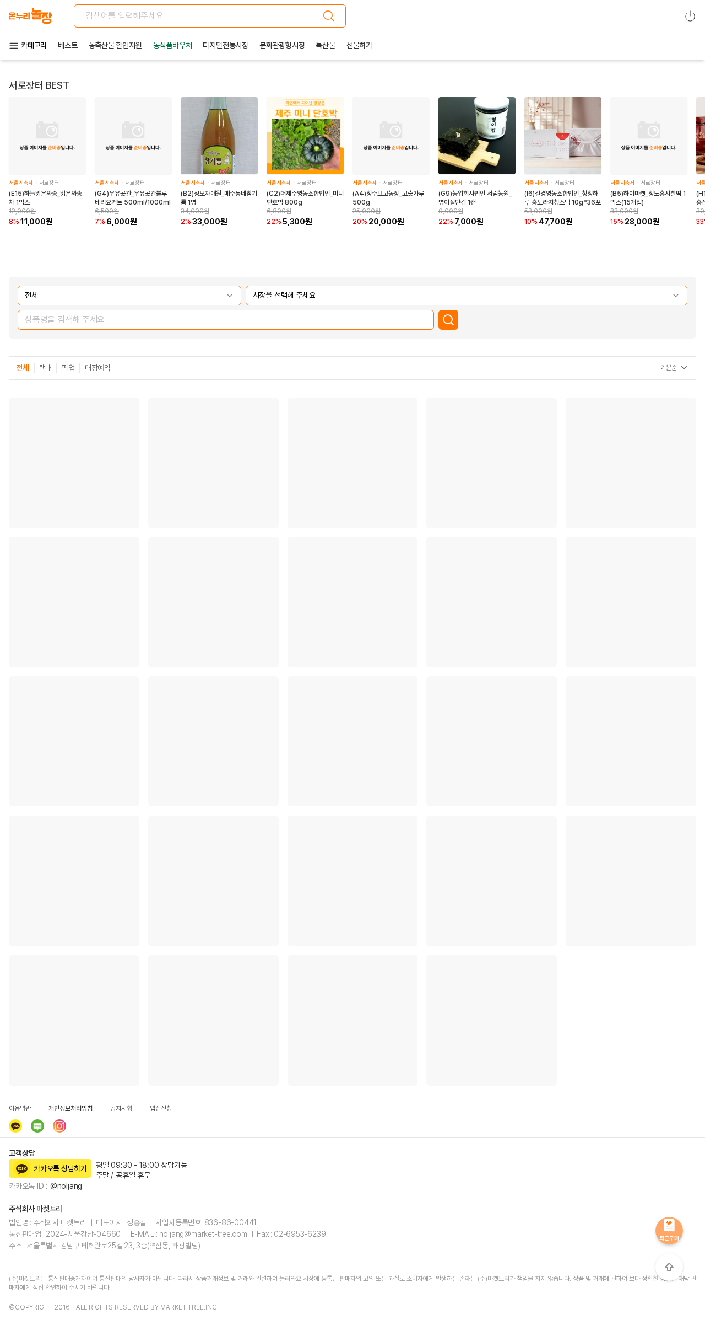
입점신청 (161, 1108)
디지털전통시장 (225, 45)
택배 (45, 367)
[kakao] (15, 1126)
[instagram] (59, 1126)
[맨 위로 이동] (669, 1267)
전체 (22, 367)
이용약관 (20, 1108)
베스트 (67, 45)
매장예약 (98, 367)
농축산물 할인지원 (115, 45)
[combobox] (129, 295)
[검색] (328, 16)
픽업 (68, 367)
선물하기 (359, 45)
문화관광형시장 (282, 45)
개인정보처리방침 (70, 1108)
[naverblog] (37, 1126)
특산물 (325, 45)
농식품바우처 (172, 45)
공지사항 (121, 1108)
